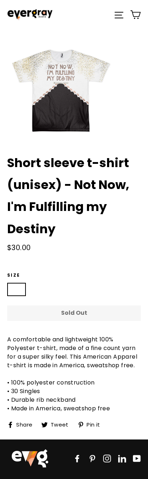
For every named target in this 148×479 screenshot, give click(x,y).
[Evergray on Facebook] (77, 458)
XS (16, 289)
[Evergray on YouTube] (137, 458)
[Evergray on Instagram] (107, 458)
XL (94, 289)
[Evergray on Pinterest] (92, 458)
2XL (116, 289)
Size (13, 275)
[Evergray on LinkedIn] (122, 458)
